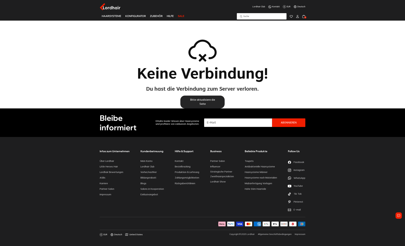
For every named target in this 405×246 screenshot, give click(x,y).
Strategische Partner (221, 172)
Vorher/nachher (148, 172)
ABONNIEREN (289, 122)
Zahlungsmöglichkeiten (187, 178)
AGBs (102, 178)
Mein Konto (146, 161)
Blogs (143, 183)
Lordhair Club (258, 7)
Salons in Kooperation (152, 189)
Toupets (249, 161)
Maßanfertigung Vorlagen (258, 183)
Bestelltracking (182, 166)
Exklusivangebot (149, 194)
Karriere (104, 183)
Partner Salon (107, 189)
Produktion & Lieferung (187, 172)
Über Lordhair (107, 161)
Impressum (105, 194)
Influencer (215, 166)
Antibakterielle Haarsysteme (260, 166)
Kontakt (276, 7)
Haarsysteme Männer (256, 172)
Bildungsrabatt (148, 178)
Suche (246, 16)
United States (136, 234)
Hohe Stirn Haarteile (255, 189)
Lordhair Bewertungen (111, 172)
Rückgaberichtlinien (185, 183)
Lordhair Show (218, 182)
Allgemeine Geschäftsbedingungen (275, 234)
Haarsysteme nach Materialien (261, 178)
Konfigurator (135, 16)
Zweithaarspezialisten (222, 176)
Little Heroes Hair (109, 166)
